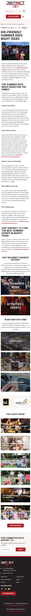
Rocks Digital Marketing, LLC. (15, 611)
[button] (23, 16)
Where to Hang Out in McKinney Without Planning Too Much (13, 462)
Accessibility (20, 605)
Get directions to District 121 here (15, 250)
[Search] (24, 11)
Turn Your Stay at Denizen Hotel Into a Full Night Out (15, 427)
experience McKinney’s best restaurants (12, 156)
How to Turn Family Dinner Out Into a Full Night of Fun (15, 479)
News (25, 28)
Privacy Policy (11, 605)
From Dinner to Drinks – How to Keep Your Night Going (15, 496)
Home (2, 24)
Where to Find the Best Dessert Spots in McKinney (15, 444)
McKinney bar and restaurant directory (15, 222)
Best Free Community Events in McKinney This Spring (13, 514)
